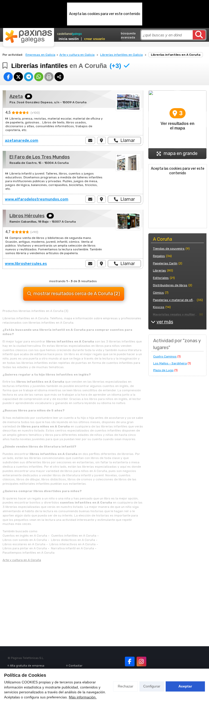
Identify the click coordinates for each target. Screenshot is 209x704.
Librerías (159, 270)
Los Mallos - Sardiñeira (170, 363)
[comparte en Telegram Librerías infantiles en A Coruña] (28, 76)
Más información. (83, 697)
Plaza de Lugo (163, 370)
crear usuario (94, 39)
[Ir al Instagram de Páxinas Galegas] (141, 661)
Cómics (158, 292)
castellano (64, 34)
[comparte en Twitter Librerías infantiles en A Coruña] (18, 76)
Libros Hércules (27, 216)
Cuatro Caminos (165, 356)
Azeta (16, 96)
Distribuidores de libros (170, 285)
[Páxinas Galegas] (28, 36)
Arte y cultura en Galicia (77, 54)
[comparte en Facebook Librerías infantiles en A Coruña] (8, 76)
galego (77, 34)
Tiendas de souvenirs (169, 248)
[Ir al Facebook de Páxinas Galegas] (130, 661)
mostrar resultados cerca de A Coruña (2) (76, 293)
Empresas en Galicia (40, 54)
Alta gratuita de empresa (27, 665)
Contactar (75, 665)
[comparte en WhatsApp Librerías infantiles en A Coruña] (38, 76)
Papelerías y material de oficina (174, 300)
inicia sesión (69, 39)
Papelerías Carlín (165, 263)
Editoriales (161, 278)
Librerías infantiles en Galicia (121, 54)
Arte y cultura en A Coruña (22, 560)
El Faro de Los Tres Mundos (39, 157)
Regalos (159, 256)
